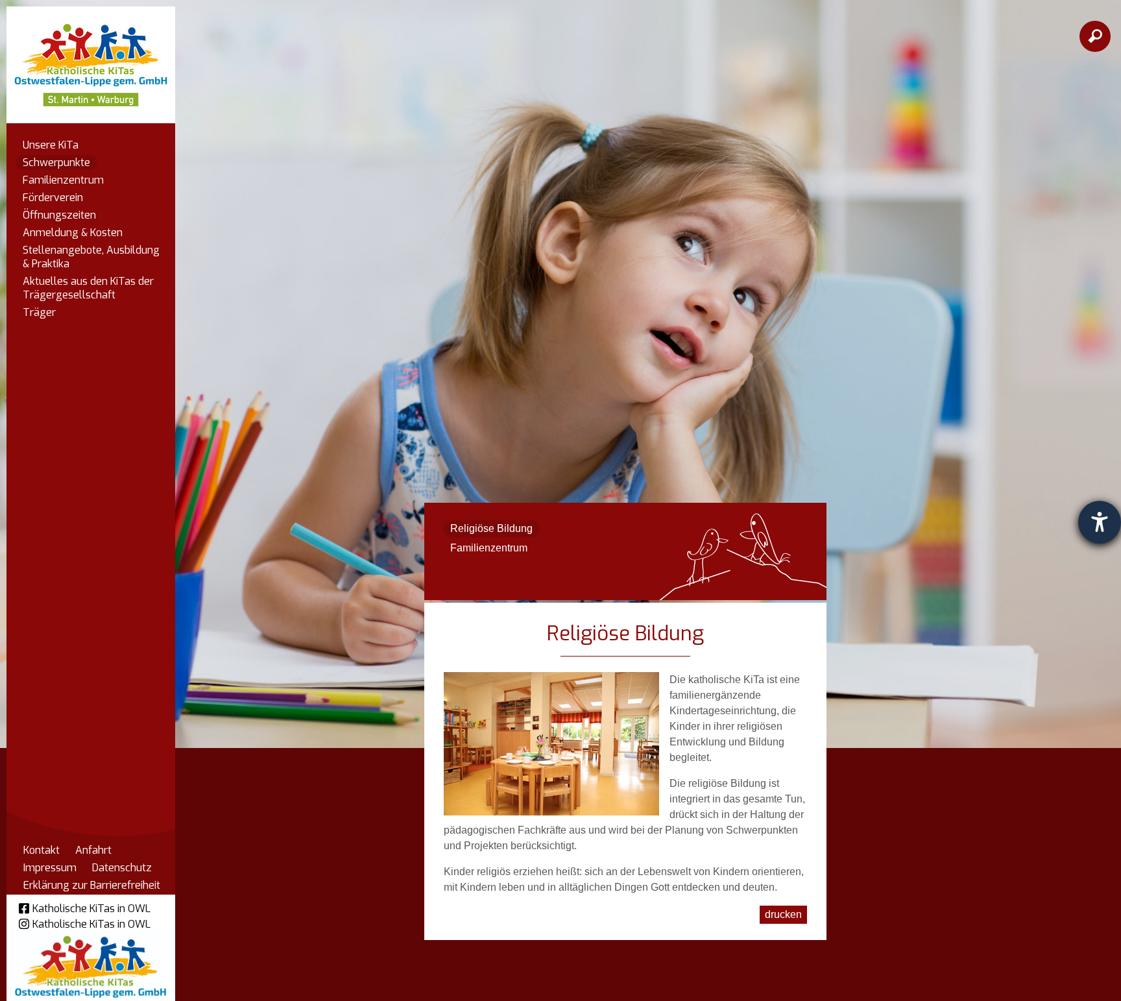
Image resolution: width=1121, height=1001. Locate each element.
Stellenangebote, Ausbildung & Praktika (91, 257)
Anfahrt (93, 850)
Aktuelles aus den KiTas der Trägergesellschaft (88, 288)
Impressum (50, 867)
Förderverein (53, 197)
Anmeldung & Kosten (73, 232)
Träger (39, 312)
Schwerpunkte (56, 162)
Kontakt (41, 850)
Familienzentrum (63, 180)
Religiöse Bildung (491, 528)
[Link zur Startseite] (90, 58)
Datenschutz (122, 867)
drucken (783, 914)
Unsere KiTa (50, 145)
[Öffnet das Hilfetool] (1099, 522)
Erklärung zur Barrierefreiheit (91, 885)
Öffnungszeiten (59, 215)
